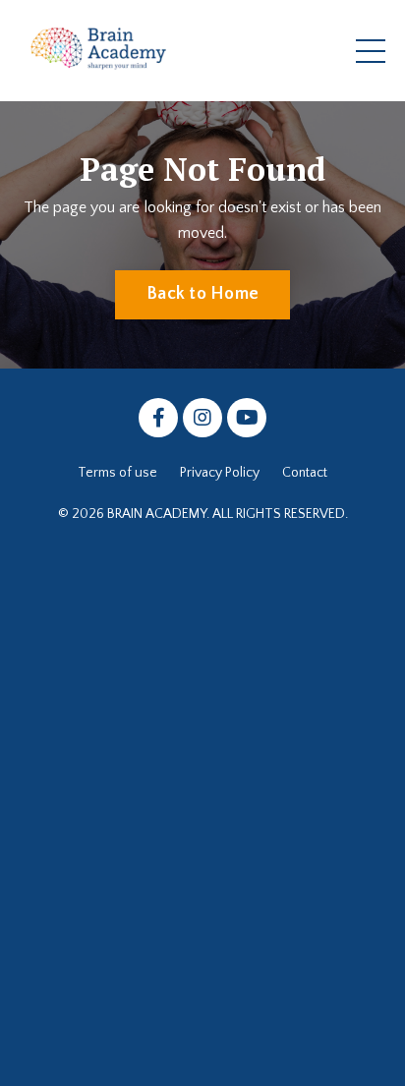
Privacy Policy (220, 473)
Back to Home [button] (202, 294)
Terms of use (117, 473)
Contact (304, 473)
